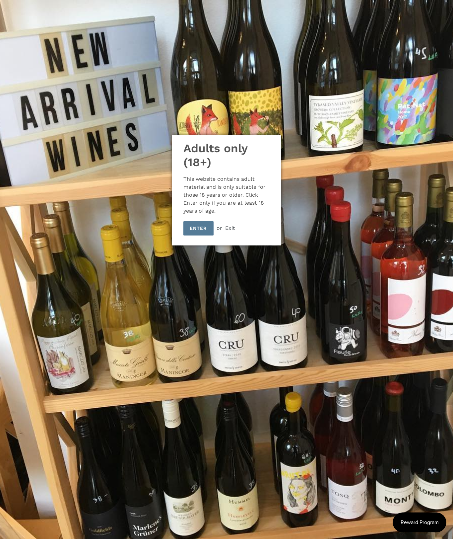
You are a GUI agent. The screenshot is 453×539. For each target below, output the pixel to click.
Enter (198, 228)
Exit (230, 228)
